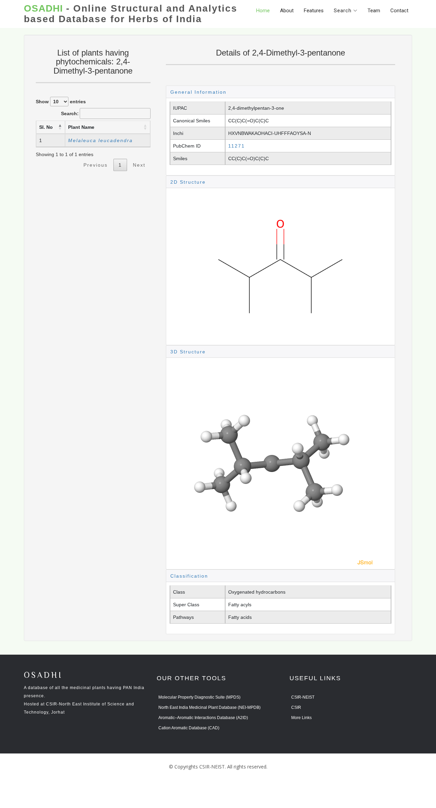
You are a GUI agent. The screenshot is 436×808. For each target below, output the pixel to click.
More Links (301, 717)
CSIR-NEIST (302, 697)
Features (314, 10)
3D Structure (188, 351)
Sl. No (46, 127)
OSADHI (43, 676)
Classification (189, 576)
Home (263, 10)
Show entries (61, 101)
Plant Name (81, 127)
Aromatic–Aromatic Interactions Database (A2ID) (203, 717)
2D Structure (188, 182)
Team (374, 10)
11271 (236, 146)
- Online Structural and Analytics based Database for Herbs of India (130, 13)
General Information (198, 92)
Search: (70, 113)
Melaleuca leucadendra (100, 140)
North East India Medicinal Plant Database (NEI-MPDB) (209, 707)
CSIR (296, 707)
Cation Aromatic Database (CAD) (188, 728)
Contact (399, 10)
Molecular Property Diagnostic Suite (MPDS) (199, 697)
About (287, 10)
